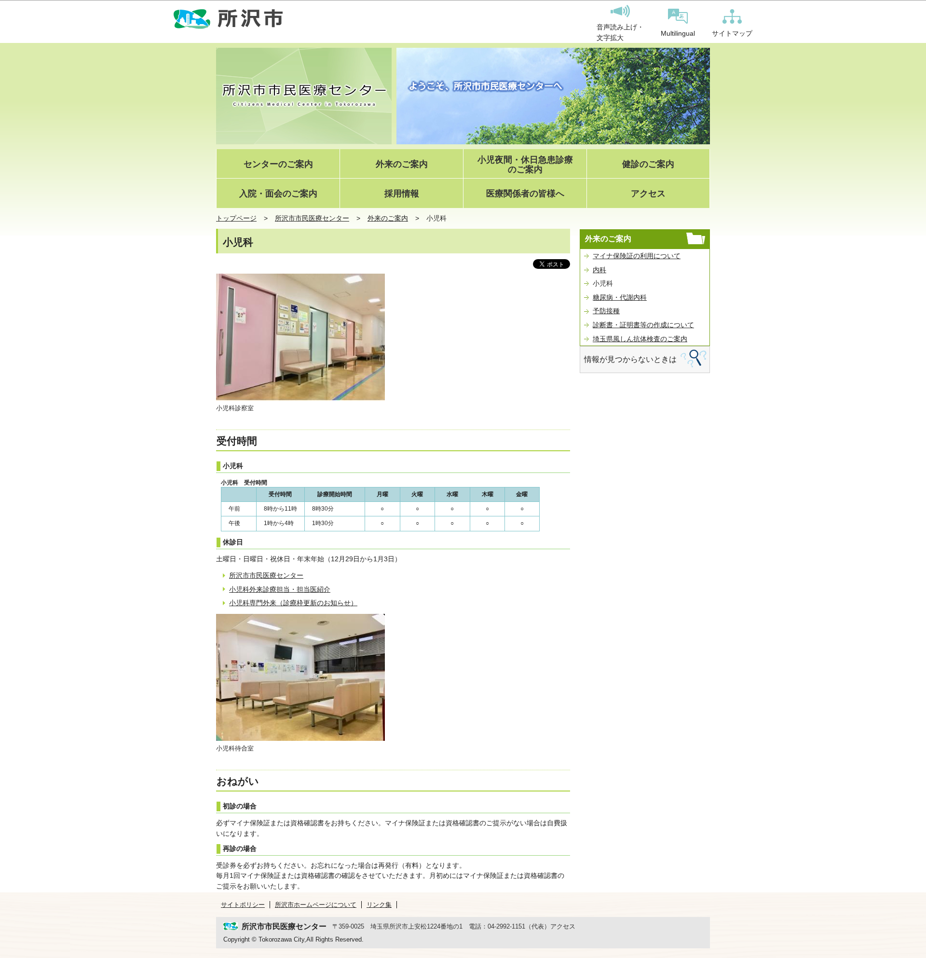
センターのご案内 (278, 164)
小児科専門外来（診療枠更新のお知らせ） (293, 603)
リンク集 (379, 904)
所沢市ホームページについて (315, 904)
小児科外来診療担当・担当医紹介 (279, 589)
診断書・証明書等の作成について (643, 325)
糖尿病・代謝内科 (620, 297)
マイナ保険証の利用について (637, 256)
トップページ (236, 218)
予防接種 (606, 311)
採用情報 (401, 193)
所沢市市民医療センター (312, 218)
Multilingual (678, 33)
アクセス (648, 193)
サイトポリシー (243, 904)
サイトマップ (732, 33)
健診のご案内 (648, 164)
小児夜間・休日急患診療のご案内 (525, 164)
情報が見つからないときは (630, 359)
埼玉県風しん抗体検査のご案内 (640, 339)
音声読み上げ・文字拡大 (620, 32)
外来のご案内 (402, 164)
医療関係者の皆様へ (525, 193)
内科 (599, 270)
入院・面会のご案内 (278, 193)
